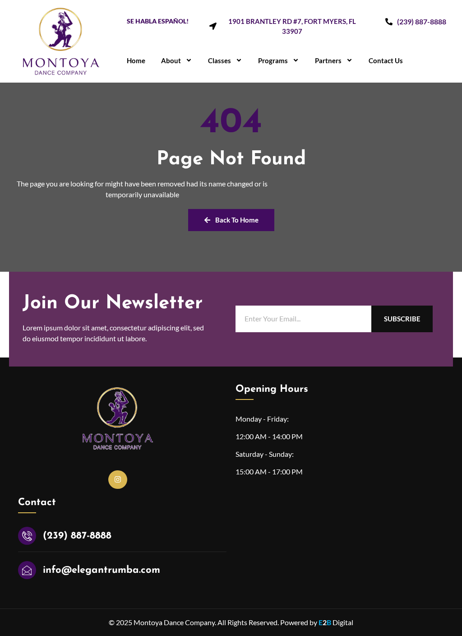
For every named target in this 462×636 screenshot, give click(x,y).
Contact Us (386, 60)
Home (136, 60)
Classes (219, 60)
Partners (328, 60)
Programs (273, 60)
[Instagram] (117, 479)
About (171, 60)
